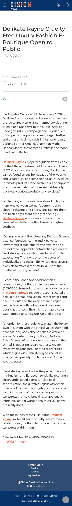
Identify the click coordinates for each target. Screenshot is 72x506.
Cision (40, 501)
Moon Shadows (17, 292)
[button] (58, 5)
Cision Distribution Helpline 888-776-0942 (36, 484)
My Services (34, 475)
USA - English (11, 56)
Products (35, 468)
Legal (17, 496)
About (35, 471)
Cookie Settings (50, 496)
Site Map (28, 496)
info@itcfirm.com (15, 441)
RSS (37, 496)
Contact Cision (35, 464)
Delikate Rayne (13, 162)
